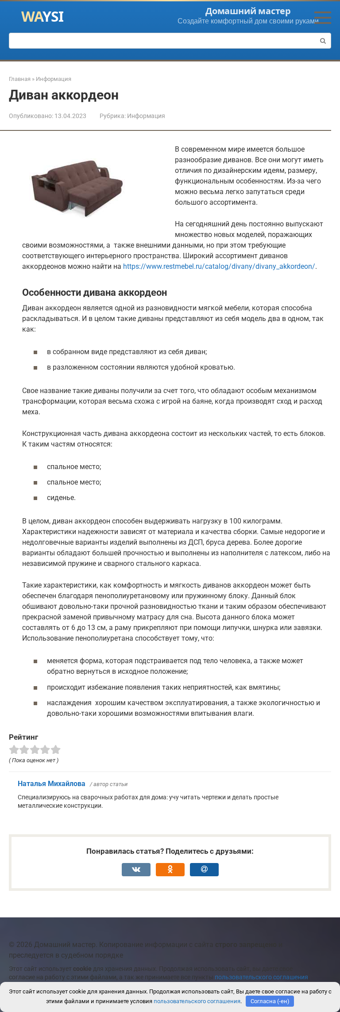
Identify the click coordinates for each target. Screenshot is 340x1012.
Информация (146, 115)
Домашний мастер (248, 11)
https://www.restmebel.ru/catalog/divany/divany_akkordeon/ (219, 266)
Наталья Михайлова (51, 783)
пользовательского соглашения (261, 977)
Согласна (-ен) (270, 1001)
